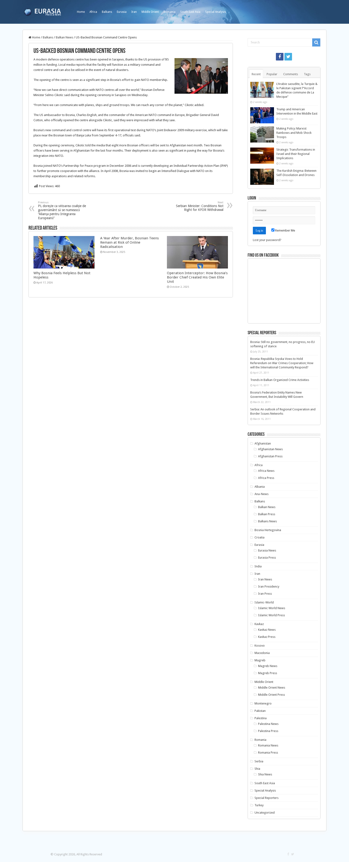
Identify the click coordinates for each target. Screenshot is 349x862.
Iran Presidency (268, 586)
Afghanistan (263, 443)
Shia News (265, 774)
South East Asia (190, 12)
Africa (93, 12)
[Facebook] (279, 56)
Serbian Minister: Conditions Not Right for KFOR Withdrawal (199, 206)
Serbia (259, 761)
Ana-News (262, 494)
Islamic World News (271, 608)
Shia (257, 768)
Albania (260, 486)
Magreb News (267, 666)
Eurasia (122, 12)
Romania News (268, 745)
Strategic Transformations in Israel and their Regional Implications (295, 154)
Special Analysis (215, 12)
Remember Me (284, 230)
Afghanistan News (270, 449)
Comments (290, 74)
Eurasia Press (267, 557)
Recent (256, 74)
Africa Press (266, 478)
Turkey (259, 805)
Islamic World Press (271, 615)
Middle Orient (150, 12)
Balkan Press (266, 514)
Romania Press (268, 752)
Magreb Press (267, 673)
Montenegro (263, 703)
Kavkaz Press (266, 637)
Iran (134, 12)
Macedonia (262, 653)
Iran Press (265, 593)
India (258, 566)
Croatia (259, 537)
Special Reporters (266, 798)
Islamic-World (264, 602)
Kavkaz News (267, 629)
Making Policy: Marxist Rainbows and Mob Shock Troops (293, 133)
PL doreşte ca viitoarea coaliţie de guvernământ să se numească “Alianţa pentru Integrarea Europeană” (62, 210)
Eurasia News (267, 550)
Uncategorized (265, 812)
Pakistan (260, 711)
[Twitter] (288, 56)
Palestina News (268, 724)
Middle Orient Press (271, 694)
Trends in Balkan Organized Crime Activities (279, 380)
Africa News (266, 471)
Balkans (107, 12)
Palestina (261, 718)
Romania (169, 12)
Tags (307, 74)
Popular (272, 74)
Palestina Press (268, 731)
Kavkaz (259, 624)
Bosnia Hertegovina (268, 530)
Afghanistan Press (270, 456)
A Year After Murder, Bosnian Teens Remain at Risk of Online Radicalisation (129, 242)
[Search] (316, 42)
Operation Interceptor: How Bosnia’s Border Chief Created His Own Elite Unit (197, 277)
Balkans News (267, 521)
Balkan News (64, 37)
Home (81, 12)
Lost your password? (267, 240)
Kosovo (260, 645)
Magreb (260, 660)
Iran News (265, 579)
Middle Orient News (271, 687)
